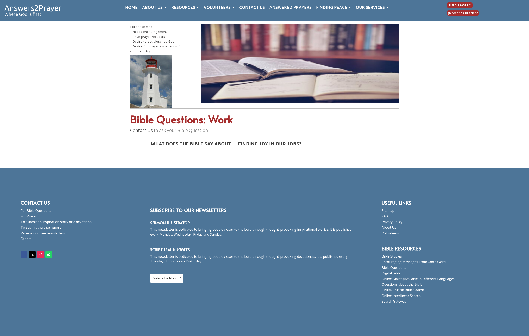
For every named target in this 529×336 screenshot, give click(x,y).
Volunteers (390, 233)
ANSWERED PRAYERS (290, 8)
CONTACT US (252, 8)
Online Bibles (392, 279)
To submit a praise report (41, 227)
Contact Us (141, 130)
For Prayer (29, 216)
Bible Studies (392, 256)
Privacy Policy (392, 222)
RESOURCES (183, 8)
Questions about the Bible (402, 284)
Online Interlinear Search (401, 295)
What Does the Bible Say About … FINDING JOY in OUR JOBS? (226, 143)
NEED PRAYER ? (460, 5)
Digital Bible (391, 273)
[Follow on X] (32, 254)
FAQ (385, 216)
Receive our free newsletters (43, 233)
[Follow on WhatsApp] (48, 254)
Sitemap (388, 210)
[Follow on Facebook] (24, 254)
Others (26, 238)
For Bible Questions (36, 210)
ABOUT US (152, 8)
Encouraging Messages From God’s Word (414, 262)
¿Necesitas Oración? (463, 13)
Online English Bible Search (403, 290)
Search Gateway (394, 301)
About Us (389, 227)
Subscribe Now (164, 278)
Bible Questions (394, 267)
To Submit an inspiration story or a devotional (56, 222)
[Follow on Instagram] (40, 254)
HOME (131, 8)
